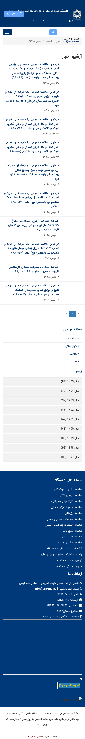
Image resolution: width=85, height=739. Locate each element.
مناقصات (72, 338)
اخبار (59, 41)
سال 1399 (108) (69, 438)
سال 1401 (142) (69, 419)
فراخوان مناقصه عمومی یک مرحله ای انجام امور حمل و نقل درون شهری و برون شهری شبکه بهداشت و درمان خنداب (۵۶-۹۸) (32, 124)
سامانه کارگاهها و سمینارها (66, 501)
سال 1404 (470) (69, 391)
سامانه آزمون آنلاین (70, 495)
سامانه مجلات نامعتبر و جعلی (64, 519)
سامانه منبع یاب (72, 530)
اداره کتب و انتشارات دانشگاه (64, 548)
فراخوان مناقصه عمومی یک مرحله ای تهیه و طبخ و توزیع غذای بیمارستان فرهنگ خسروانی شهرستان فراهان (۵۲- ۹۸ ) (32, 290)
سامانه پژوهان (73, 513)
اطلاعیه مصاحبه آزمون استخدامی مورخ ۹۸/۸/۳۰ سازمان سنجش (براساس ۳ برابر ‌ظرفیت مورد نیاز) (33, 225)
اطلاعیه (73, 354)
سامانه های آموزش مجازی (66, 507)
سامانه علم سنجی (71, 536)
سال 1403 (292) (69, 400)
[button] (14, 14)
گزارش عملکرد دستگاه (69, 566)
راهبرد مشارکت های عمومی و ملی (61, 554)
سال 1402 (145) (69, 410)
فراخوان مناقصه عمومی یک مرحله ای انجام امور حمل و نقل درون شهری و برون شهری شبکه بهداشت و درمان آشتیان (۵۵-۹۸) (32, 147)
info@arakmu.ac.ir (47, 588)
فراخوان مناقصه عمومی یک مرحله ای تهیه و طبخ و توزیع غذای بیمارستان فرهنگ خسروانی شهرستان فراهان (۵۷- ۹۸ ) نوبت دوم (32, 99)
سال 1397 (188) (69, 457)
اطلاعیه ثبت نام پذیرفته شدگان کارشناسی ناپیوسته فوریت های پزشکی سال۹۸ (34, 269)
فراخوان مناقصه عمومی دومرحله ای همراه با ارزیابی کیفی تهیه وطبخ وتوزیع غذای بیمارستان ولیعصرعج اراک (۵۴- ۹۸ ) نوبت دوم (32, 172)
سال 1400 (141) (69, 429)
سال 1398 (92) (70, 448)
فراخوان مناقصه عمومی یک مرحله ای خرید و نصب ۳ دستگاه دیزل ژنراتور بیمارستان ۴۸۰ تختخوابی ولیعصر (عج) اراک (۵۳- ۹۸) (31, 248)
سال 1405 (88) (70, 381)
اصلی (74, 361)
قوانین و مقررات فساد (69, 560)
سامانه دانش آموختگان (68, 489)
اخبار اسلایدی (69, 346)
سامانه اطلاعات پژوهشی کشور (63, 525)
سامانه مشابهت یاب (70, 542)
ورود (70, 20)
